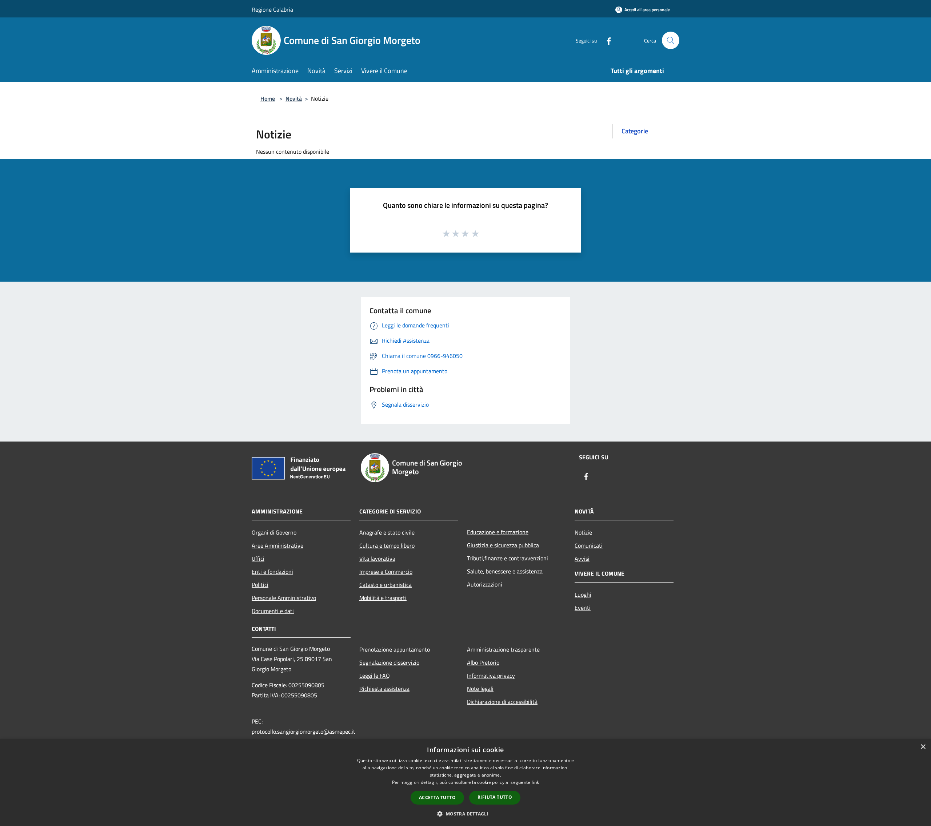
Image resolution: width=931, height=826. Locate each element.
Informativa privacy (491, 675)
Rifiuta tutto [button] (495, 797)
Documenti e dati (273, 611)
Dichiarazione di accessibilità (502, 701)
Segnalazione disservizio (389, 662)
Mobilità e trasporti (383, 597)
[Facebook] (606, 40)
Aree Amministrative (277, 545)
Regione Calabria (272, 9)
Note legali (480, 688)
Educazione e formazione (497, 532)
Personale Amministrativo (284, 597)
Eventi (583, 607)
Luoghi (583, 594)
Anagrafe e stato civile (387, 532)
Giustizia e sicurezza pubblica (503, 545)
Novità (293, 98)
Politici (260, 584)
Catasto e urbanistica (385, 584)
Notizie (583, 532)
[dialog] (465, 782)
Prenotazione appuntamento (394, 649)
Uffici (258, 558)
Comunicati (589, 545)
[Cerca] (670, 40)
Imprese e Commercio (385, 571)
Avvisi (582, 558)
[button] (465, 813)
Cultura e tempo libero (387, 545)
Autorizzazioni (484, 584)
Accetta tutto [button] (437, 797)
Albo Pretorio (483, 662)
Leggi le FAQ (374, 675)
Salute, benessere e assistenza (505, 571)
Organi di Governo (274, 532)
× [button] (923, 747)
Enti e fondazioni (272, 571)
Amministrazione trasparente (503, 649)
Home (267, 98)
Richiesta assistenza (384, 688)
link (535, 782)
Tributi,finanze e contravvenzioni (507, 558)
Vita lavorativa (377, 558)
